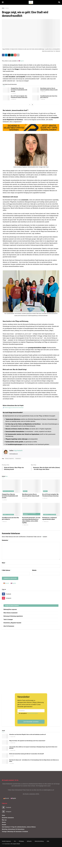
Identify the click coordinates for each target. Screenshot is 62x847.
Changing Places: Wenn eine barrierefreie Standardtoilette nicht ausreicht (19, 90)
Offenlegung (21, 841)
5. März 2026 (42, 99)
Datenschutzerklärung (39, 841)
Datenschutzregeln (32, 713)
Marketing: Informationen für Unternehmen (13, 829)
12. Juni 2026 (13, 93)
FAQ (15, 841)
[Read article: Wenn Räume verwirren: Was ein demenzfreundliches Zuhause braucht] (35, 90)
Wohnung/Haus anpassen (10, 609)
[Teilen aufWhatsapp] (12, 55)
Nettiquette (29, 841)
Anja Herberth (18, 450)
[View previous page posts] (29, 105)
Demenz (7, 8)
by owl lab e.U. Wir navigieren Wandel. (12, 843)
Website (34, 570)
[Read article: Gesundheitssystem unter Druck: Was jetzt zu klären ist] (35, 97)
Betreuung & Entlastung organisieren (13, 616)
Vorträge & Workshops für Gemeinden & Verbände (15, 831)
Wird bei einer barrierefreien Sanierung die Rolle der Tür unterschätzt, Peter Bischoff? (26, 753)
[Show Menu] (2, 2)
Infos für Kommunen (9, 626)
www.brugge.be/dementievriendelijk (13, 407)
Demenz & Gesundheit (8, 514)
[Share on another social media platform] (18, 55)
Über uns (4, 820)
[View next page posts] (32, 105)
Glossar (4, 822)
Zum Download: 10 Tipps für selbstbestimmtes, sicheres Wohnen (19, 827)
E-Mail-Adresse (6, 570)
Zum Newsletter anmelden (31, 721)
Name (4, 563)
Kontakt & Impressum (6, 841)
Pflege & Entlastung (8, 491)
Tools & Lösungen (8, 619)
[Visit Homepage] (31, 2)
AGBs (48, 841)
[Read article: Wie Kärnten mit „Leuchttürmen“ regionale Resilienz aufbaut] (51, 509)
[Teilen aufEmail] (15, 55)
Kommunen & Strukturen (49, 514)
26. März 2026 (13, 99)
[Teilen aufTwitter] (9, 55)
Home (3, 8)
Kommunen (18, 458)
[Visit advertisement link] (31, 661)
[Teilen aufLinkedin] (6, 55)
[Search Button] (59, 2)
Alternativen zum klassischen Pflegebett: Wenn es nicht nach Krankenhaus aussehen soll (27, 734)
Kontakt (4, 824)
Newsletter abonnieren (8, 817)
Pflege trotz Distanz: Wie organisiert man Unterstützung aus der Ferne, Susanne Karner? (27, 740)
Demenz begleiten (9, 458)
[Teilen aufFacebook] (3, 55)
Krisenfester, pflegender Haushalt (29, 514)
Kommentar (5, 540)
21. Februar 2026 (45, 521)
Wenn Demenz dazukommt (10, 613)
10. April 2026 (42, 91)
